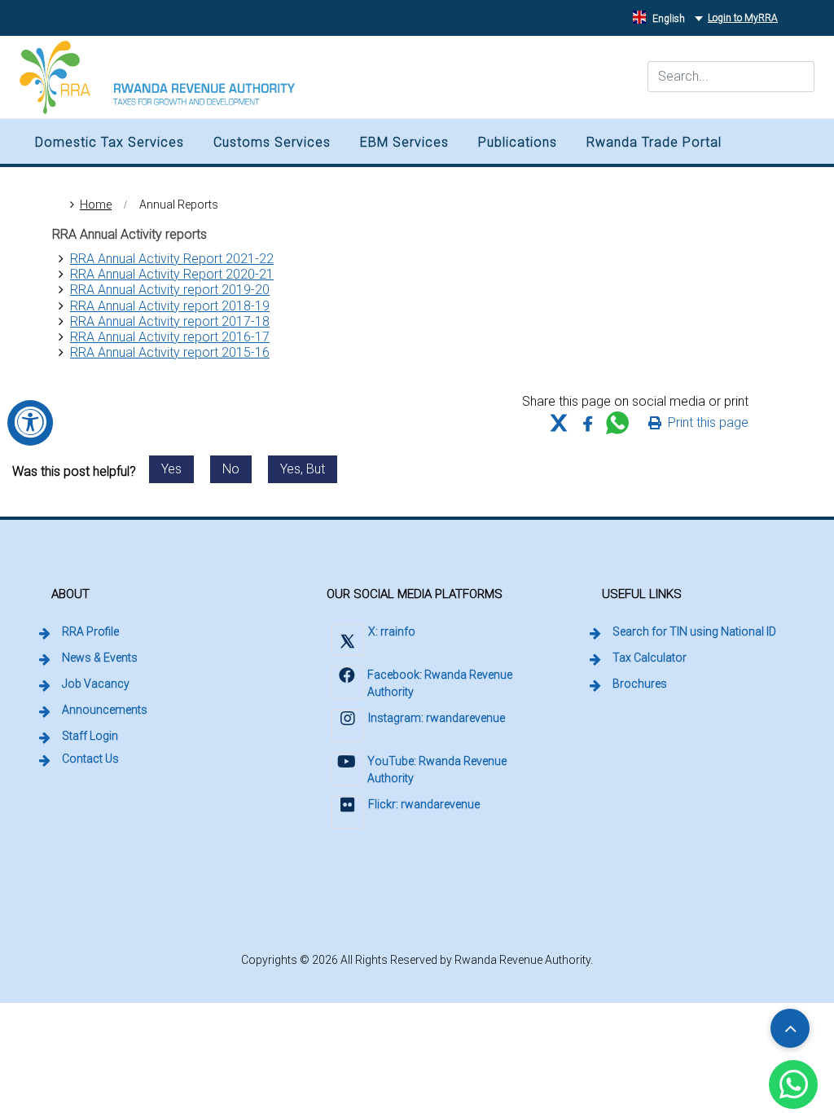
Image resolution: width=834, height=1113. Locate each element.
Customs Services (272, 142)
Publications (517, 142)
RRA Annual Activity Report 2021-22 (172, 258)
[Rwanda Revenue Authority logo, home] (157, 77)
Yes (171, 469)
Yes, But (302, 469)
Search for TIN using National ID (695, 631)
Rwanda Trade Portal (654, 142)
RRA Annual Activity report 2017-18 (170, 321)
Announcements (104, 709)
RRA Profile (90, 631)
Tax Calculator (649, 657)
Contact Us (90, 758)
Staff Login (91, 735)
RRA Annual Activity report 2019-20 (170, 289)
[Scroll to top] (790, 1028)
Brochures (639, 683)
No (230, 469)
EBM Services (404, 142)
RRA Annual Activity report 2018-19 (170, 306)
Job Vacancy (95, 683)
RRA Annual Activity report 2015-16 (170, 352)
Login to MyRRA (745, 17)
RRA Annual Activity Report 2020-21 (172, 274)
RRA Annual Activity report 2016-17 (170, 337)
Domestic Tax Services (109, 142)
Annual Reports (178, 204)
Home (96, 204)
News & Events (100, 657)
